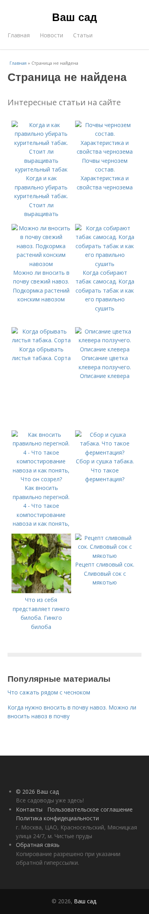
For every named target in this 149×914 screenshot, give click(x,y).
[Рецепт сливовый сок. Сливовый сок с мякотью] (105, 555)
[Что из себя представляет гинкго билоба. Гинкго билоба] (41, 591)
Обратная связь (38, 844)
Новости (51, 35)
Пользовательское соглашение (90, 809)
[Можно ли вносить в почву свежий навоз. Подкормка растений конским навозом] (41, 264)
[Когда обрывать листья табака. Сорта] (41, 340)
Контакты (29, 809)
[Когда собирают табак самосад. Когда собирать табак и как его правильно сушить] (105, 264)
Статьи (83, 35)
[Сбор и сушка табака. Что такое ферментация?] (105, 452)
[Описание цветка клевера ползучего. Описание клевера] (105, 349)
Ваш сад (74, 16)
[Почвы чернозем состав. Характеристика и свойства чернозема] (105, 151)
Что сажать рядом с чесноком (49, 692)
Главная (19, 35)
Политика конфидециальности (57, 818)
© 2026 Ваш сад (37, 791)
